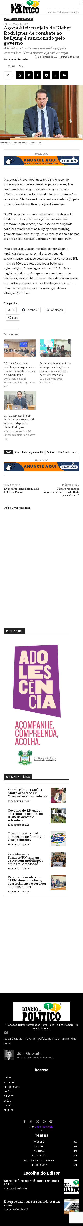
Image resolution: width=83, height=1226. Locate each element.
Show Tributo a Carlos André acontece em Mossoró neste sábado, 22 (27, 793)
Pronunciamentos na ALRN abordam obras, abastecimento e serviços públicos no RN (27, 882)
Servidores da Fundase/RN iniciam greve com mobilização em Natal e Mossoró (25, 859)
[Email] (55, 75)
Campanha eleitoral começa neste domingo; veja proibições (26, 837)
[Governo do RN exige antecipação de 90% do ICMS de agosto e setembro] (58, 815)
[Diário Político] (41, 1011)
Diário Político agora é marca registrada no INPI (31, 1182)
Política (51, 452)
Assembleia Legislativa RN (19, 19)
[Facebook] (38, 75)
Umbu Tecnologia (43, 1126)
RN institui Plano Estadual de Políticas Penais (21, 490)
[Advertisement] (41, 943)
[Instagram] (31, 1122)
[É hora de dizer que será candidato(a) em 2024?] (71, 1206)
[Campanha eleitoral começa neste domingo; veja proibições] (58, 838)
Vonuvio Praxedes (18, 59)
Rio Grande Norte (67, 452)
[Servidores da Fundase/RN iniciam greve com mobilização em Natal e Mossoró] (58, 859)
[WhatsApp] (20, 75)
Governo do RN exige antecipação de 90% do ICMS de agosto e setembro (25, 815)
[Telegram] (46, 75)
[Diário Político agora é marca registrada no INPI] (71, 1186)
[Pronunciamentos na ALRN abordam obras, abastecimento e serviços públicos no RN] (58, 882)
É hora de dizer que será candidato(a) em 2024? (32, 1203)
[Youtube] (50, 1122)
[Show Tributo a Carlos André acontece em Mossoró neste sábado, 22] (58, 795)
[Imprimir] (64, 75)
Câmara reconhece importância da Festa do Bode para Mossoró (61, 492)
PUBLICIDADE (14, 631)
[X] (29, 75)
